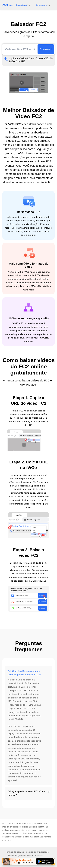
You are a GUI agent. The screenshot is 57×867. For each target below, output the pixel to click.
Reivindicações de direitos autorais (25, 855)
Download (45, 49)
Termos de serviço (15, 852)
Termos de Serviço (10, 833)
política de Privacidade (37, 852)
